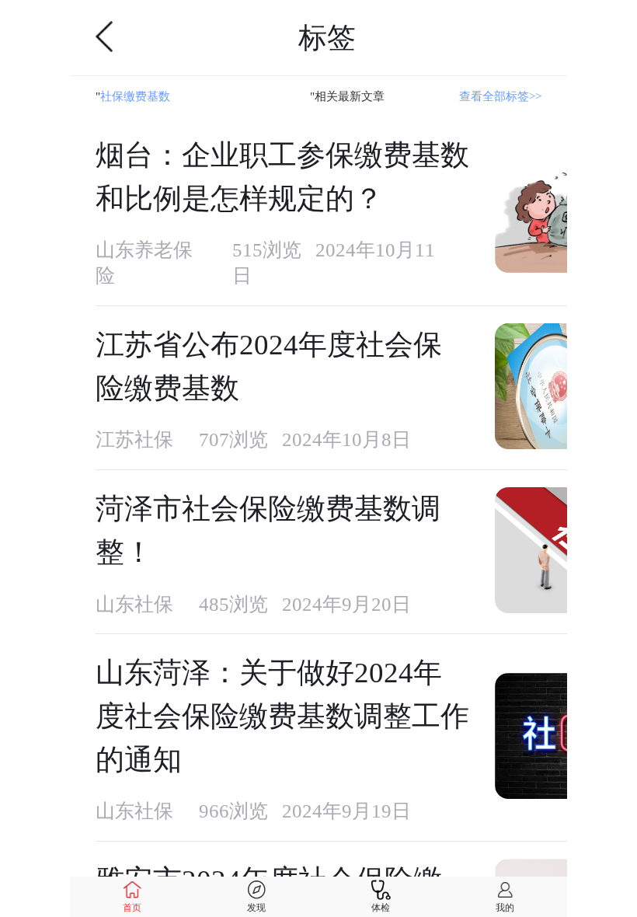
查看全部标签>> (500, 96)
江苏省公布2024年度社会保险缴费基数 (269, 366)
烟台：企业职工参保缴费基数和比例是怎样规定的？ (282, 176)
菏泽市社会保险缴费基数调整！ (268, 530)
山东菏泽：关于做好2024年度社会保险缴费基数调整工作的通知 (282, 716)
